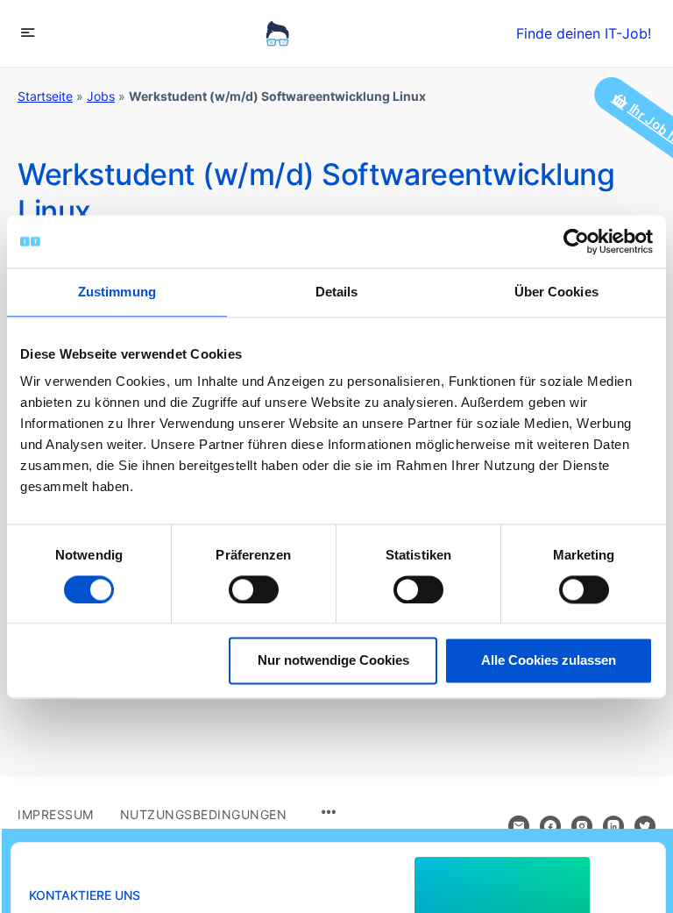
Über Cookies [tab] (556, 291)
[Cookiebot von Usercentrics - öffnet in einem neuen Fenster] (576, 241)
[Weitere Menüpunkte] (328, 813)
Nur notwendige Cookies (333, 660)
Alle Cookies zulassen (548, 660)
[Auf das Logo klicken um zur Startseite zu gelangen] (277, 33)
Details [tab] (336, 291)
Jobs (101, 96)
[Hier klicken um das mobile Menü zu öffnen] (28, 32)
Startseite (45, 96)
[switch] (254, 589)
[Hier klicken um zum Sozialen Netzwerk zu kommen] (550, 826)
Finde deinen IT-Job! (583, 33)
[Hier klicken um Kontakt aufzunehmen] (518, 826)
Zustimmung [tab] (117, 291)
